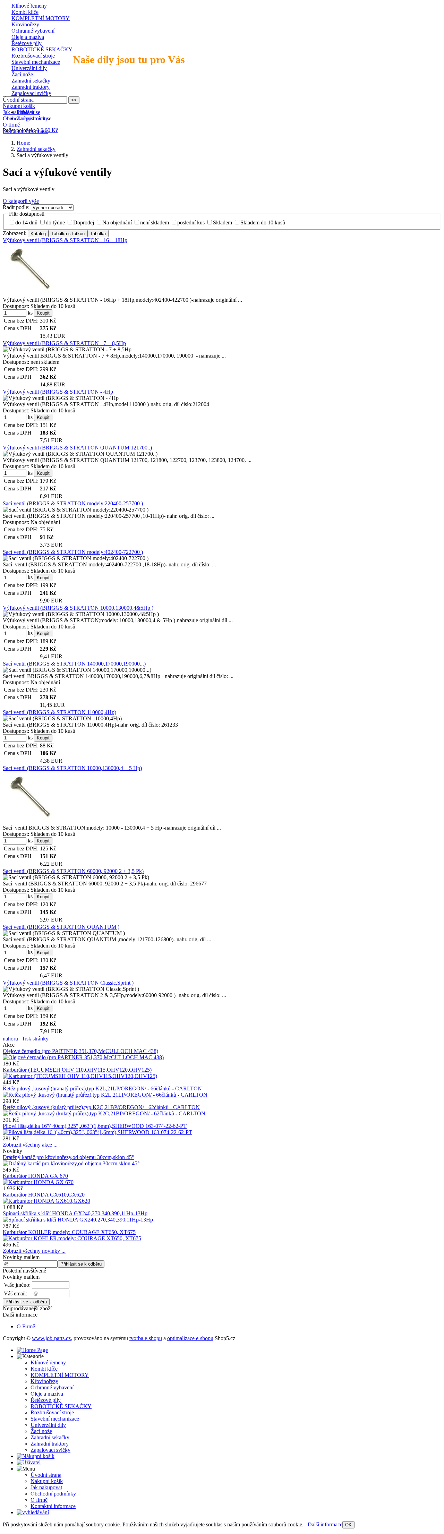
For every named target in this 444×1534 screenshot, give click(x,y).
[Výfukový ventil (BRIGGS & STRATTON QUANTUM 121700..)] (80, 454)
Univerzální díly (29, 68)
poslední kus (191, 222)
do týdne (55, 222)
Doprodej (83, 222)
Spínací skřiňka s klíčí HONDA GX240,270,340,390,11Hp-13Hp (75, 1213)
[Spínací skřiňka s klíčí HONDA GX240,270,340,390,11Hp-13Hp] (78, 1220)
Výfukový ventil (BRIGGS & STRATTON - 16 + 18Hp (65, 240)
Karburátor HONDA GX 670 (35, 1176)
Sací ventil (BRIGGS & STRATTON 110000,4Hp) (59, 712)
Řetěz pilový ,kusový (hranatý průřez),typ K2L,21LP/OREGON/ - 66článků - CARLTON (102, 1088)
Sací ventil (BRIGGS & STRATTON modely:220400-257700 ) (73, 503)
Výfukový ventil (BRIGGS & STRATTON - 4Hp (58, 392)
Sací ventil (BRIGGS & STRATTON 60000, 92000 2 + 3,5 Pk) (73, 871)
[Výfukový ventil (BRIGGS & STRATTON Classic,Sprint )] (71, 989)
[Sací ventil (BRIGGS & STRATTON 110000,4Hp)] (62, 718)
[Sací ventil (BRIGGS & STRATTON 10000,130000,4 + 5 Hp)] (32, 797)
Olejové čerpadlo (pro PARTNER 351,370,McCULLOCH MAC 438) (80, 1051)
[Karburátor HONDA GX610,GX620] (46, 1201)
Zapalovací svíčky (31, 93)
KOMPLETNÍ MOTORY (40, 18)
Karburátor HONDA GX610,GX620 (44, 1195)
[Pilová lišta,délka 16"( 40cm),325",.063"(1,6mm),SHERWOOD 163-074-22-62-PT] (97, 1132)
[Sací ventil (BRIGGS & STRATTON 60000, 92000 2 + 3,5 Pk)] (76, 877)
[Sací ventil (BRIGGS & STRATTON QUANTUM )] (64, 933)
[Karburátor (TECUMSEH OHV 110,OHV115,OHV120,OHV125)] (80, 1076)
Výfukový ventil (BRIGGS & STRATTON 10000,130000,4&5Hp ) (78, 608)
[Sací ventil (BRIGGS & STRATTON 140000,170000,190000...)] (77, 670)
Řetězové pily (26, 43)
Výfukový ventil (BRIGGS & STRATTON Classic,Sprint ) (68, 983)
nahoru (10, 1039)
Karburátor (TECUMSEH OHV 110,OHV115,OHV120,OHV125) (77, 1070)
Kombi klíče (25, 12)
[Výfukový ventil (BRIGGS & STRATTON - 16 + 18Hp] (32, 269)
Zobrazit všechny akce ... (30, 1145)
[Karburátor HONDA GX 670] (38, 1182)
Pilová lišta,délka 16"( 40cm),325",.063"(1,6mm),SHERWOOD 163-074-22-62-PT (95, 1126)
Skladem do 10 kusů (262, 222)
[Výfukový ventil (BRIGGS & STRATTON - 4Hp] (61, 398)
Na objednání (117, 222)
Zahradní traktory (30, 87)
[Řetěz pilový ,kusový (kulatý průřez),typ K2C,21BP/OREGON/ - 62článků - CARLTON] (104, 1113)
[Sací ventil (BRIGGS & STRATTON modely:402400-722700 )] (75, 558)
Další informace (325, 1524)
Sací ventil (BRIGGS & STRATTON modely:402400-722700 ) (73, 552)
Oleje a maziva (27, 37)
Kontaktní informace (25, 131)
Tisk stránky (35, 1039)
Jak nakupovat (18, 112)
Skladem (222, 222)
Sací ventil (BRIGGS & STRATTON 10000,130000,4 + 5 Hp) (72, 768)
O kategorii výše (21, 201)
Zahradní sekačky (30, 81)
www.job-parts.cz (51, 1338)
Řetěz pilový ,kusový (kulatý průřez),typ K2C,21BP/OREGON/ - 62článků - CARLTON (101, 1107)
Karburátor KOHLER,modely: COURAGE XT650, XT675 (69, 1232)
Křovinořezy (25, 24)
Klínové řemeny (29, 6)
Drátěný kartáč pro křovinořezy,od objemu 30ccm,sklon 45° (68, 1157)
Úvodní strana (18, 100)
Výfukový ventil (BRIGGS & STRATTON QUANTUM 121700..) (77, 448)
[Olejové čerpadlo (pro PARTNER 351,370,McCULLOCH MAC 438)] (83, 1057)
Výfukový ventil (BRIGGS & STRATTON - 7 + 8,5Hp (64, 343)
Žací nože (22, 74)
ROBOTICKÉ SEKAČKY (41, 49)
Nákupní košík (19, 106)
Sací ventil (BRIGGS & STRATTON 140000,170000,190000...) (74, 664)
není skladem (154, 222)
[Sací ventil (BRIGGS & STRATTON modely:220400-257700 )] (75, 510)
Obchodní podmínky (25, 118)
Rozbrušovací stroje (33, 56)
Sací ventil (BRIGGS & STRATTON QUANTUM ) (61, 927)
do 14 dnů (26, 222)
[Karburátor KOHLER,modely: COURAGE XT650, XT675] (72, 1238)
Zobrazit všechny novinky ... (34, 1251)
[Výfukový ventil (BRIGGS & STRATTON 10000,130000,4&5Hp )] (81, 614)
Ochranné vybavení (32, 31)
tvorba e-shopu (145, 1338)
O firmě (11, 125)
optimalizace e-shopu (190, 1338)
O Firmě (26, 1326)
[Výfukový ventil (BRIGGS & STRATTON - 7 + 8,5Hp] (67, 349)
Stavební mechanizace (35, 62)
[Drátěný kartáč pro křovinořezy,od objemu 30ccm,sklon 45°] (71, 1163)
